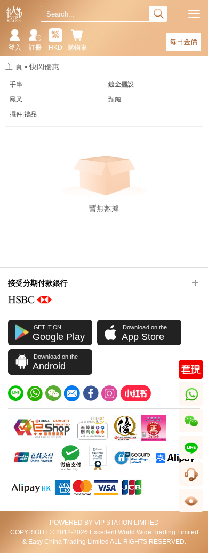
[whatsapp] (35, 393)
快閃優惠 (44, 66)
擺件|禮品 (23, 114)
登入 (15, 47)
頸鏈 (114, 99)
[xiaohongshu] (135, 393)
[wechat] (53, 393)
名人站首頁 (14, 13)
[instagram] (109, 393)
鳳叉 (16, 99)
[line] (16, 393)
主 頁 (13, 66)
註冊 (35, 47)
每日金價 (183, 42)
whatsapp (192, 405)
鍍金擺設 (121, 84)
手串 (16, 84)
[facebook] (91, 393)
